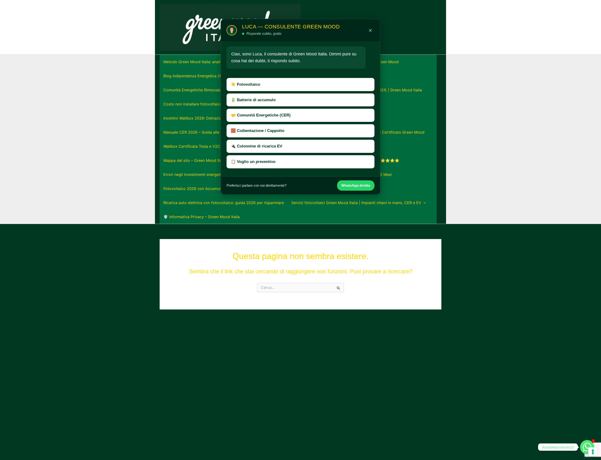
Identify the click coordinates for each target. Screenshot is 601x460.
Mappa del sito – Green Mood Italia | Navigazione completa (216, 160)
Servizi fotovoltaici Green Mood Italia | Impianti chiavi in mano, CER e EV (356, 202)
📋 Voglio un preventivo (253, 161)
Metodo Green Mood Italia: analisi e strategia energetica (213, 61)
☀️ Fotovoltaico (245, 84)
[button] (423, 203)
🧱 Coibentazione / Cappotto (257, 130)
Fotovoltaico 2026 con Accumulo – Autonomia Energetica (214, 188)
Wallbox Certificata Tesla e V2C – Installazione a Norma (213, 146)
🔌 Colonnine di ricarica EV (256, 146)
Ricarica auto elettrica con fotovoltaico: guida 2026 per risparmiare (223, 202)
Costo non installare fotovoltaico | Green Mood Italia (210, 104)
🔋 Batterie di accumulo (253, 100)
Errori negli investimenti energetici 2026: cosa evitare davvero (218, 174)
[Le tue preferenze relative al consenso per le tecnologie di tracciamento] (592, 451)
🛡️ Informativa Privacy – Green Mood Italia (201, 216)
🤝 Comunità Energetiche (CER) (261, 115)
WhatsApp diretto (355, 185)
